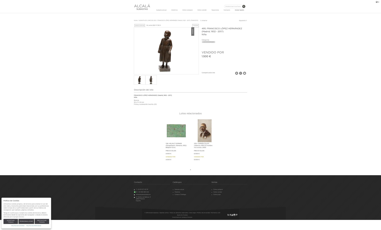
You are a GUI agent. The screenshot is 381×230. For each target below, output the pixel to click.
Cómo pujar (217, 194)
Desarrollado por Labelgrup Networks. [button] (182, 217)
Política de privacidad (203, 212)
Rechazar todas (42, 221)
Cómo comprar (187, 10)
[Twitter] (228, 215)
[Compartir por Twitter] (240, 73)
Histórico (174, 10)
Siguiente (242, 20)
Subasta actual (161, 10)
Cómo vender (202, 10)
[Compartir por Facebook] (236, 73)
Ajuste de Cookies (182, 215)
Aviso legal (192, 212)
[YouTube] (232, 215)
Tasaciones (215, 10)
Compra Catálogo (180, 194)
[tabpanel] (176, 143)
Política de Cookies (17, 225)
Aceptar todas (10, 221)
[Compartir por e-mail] (244, 73)
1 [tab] (190, 170)
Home (135, 20)
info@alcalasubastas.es (143, 194)
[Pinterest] (237, 215)
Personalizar (26, 221)
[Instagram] (234, 215)
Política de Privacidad (33, 225)
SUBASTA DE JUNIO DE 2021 (147, 20)
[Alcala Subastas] (142, 7)
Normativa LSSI (215, 212)
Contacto (227, 10)
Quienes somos (164, 212)
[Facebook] (230, 215)
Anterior (204, 20)
